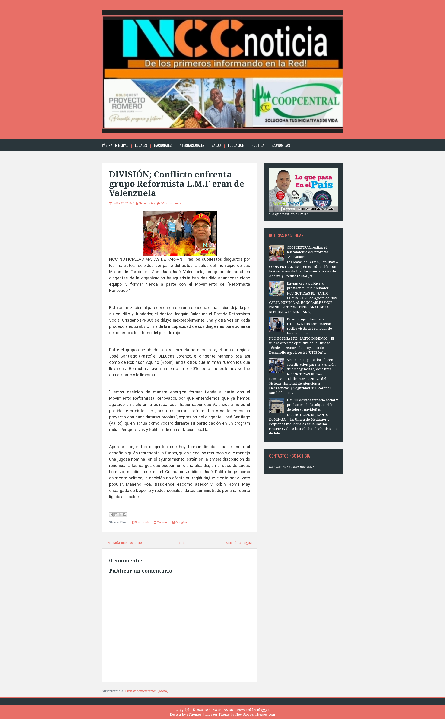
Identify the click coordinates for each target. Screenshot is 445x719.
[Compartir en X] (120, 514)
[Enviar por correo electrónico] (111, 514)
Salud (216, 145)
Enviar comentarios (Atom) (146, 691)
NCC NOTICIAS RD (219, 710)
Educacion (236, 145)
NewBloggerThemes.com (255, 714)
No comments (171, 203)
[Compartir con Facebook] (124, 514)
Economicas (280, 145)
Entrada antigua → (241, 543)
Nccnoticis (146, 203)
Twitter (162, 522)
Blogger (263, 710)
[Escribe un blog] (115, 514)
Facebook (141, 522)
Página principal (115, 145)
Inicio (183, 543)
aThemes (194, 714)
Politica (257, 145)
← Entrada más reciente (122, 543)
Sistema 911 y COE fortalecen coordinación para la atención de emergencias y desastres (311, 364)
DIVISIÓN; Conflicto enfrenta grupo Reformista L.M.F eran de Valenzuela (176, 184)
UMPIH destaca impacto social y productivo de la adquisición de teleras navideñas (312, 404)
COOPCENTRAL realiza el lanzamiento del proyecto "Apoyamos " (307, 252)
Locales (141, 145)
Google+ (181, 522)
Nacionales (163, 145)
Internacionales (191, 145)
